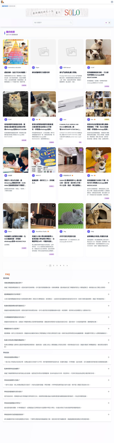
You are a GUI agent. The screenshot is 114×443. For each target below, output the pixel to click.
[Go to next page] (67, 265)
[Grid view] (106, 22)
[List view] (109, 22)
